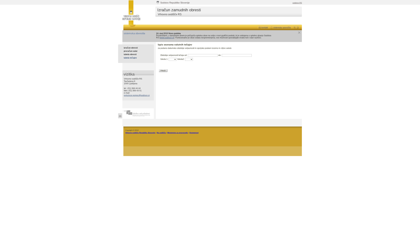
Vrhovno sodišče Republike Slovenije (131, 13)
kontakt (265, 28)
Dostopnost (194, 133)
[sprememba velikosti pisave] (294, 27)
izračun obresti (131, 48)
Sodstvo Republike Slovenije (175, 2)
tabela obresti (130, 54)
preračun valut (130, 51)
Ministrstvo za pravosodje (177, 133)
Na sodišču (161, 133)
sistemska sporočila (282, 28)
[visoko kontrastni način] (297, 27)
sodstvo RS (297, 3)
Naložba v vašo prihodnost (138, 113)
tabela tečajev (130, 58)
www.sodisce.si (167, 38)
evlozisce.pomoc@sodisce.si (137, 95)
